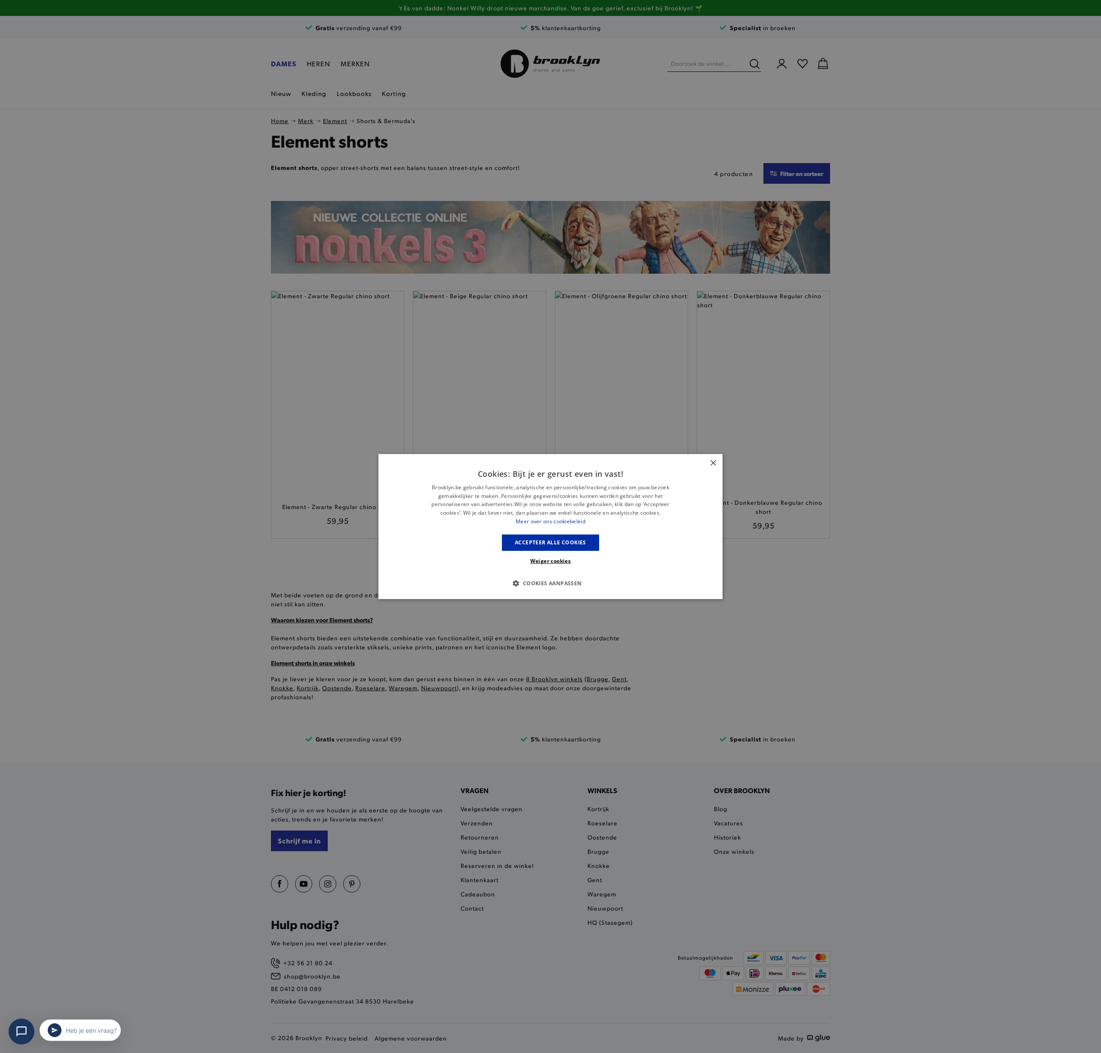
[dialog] (550, 526)
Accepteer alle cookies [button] (550, 542)
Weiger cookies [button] (550, 561)
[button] (550, 583)
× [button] (713, 463)
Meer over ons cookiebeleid (550, 521)
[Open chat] (21, 1031)
